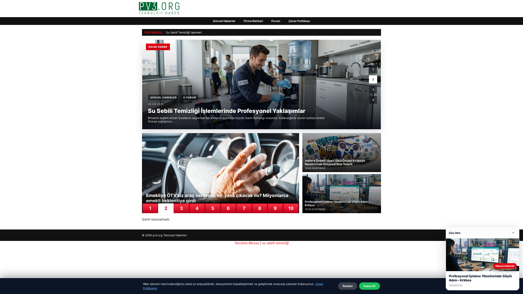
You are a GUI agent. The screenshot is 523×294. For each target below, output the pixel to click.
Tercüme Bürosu (246, 243)
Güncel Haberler (224, 21)
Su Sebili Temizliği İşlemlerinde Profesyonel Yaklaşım (201, 32)
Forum (275, 21)
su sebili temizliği (275, 243)
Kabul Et (369, 286)
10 (291, 208)
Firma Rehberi (253, 21)
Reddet (348, 286)
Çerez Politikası (299, 21)
